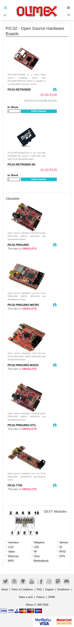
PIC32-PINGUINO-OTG (22, 425)
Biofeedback (41, 560)
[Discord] (67, 581)
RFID (62, 551)
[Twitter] (5, 581)
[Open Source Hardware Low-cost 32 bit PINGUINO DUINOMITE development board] (27, 445)
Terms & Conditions (22, 589)
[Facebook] (40, 581)
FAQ (39, 589)
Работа (40, 597)
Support (49, 589)
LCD (10, 546)
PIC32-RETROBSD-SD (21, 164)
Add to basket (38, 111)
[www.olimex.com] (37, 6)
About (4, 589)
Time (37, 556)
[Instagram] (49, 581)
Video (11, 551)
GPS (62, 556)
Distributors (63, 589)
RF (35, 551)
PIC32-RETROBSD (19, 89)
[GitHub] (23, 581)
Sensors (64, 542)
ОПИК (51, 597)
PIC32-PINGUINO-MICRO (23, 304)
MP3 (11, 560)
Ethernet (13, 556)
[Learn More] (64, 620)
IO (60, 546)
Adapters (39, 542)
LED (36, 546)
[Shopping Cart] (68, 14)
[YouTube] (32, 581)
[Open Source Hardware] (55, 89)
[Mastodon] (58, 581)
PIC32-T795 (15, 485)
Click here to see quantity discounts (40, 100)
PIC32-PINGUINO (18, 244)
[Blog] (14, 581)
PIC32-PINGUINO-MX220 (23, 365)
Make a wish (26, 597)
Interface (13, 542)
